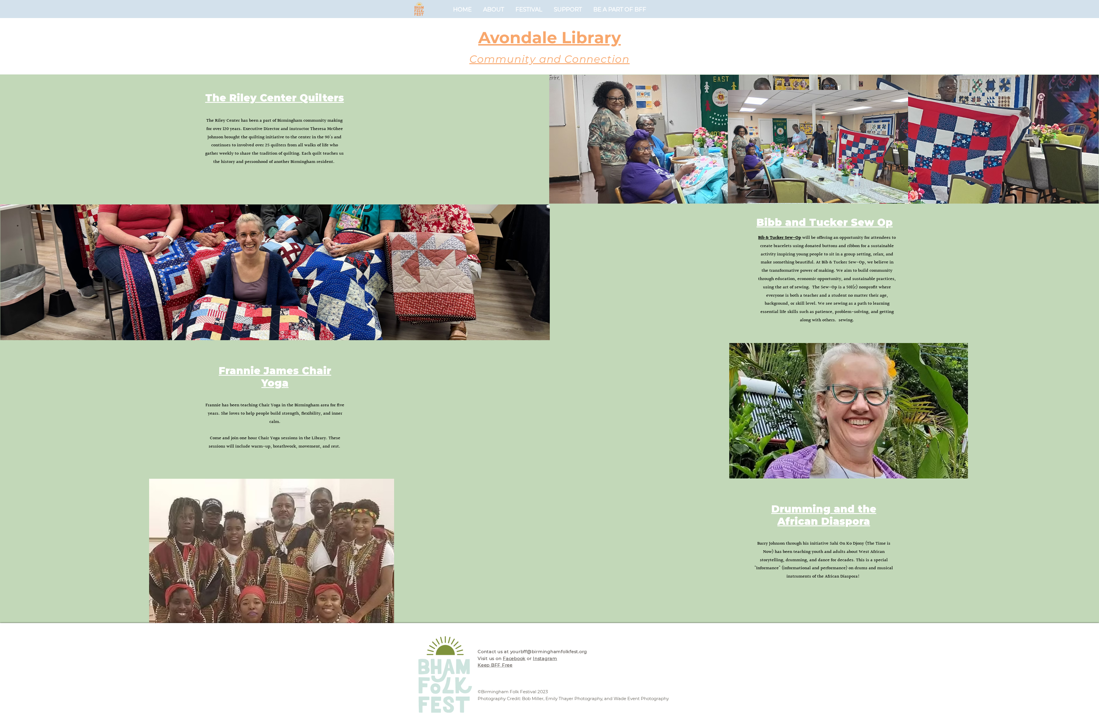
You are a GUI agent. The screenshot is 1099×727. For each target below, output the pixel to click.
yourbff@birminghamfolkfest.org (548, 651)
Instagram (545, 658)
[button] (620, 9)
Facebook (514, 658)
